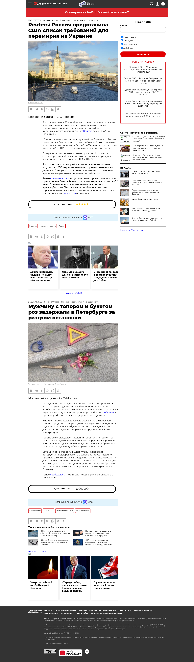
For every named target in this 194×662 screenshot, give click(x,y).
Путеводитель (67, 613)
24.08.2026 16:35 (35, 302)
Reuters (87, 131)
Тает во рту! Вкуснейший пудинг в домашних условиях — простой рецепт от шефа (148, 148)
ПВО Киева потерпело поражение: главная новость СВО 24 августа (143, 115)
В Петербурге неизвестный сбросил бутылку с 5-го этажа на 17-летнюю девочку (55, 533)
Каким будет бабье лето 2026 (145, 199)
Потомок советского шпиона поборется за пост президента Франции (145, 192)
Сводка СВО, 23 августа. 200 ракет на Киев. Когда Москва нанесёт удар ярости (143, 80)
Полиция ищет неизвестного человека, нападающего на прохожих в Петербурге (98, 533)
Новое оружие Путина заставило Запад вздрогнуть (146, 172)
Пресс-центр (125, 610)
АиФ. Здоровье (130, 44)
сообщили (108, 412)
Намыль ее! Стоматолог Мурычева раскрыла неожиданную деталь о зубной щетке (148, 157)
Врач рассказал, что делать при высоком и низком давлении (146, 210)
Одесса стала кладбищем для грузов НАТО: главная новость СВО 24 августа (143, 92)
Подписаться (143, 54)
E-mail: (123, 25)
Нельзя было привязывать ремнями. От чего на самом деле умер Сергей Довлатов (143, 103)
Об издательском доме (65, 610)
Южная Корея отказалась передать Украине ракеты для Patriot (147, 219)
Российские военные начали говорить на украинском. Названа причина (147, 183)
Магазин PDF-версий (143, 610)
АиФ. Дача (128, 41)
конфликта (69, 193)
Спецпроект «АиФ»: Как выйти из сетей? (97, 12)
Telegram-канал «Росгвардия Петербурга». (47, 384)
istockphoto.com (35, 102)
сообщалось (57, 474)
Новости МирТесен (131, 230)
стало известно (59, 178)
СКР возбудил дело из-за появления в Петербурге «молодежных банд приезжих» (98, 542)
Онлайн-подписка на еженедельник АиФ (97, 610)
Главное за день (130, 37)
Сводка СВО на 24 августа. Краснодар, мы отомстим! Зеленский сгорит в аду (143, 69)
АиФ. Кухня (128, 48)
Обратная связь (51, 613)
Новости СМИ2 (73, 293)
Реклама (48, 610)
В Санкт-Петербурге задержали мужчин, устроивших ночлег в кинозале (54, 542)
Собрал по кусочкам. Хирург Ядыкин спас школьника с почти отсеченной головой (149, 138)
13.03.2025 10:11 (34, 20)
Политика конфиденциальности (56, 644)
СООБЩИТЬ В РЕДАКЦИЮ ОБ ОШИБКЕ (106, 613)
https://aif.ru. (52, 639)
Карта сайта (82, 613)
